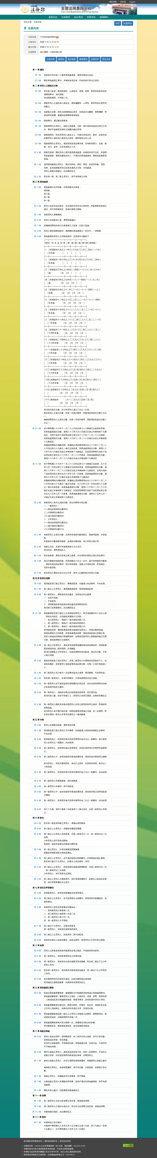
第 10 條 (37, 152)
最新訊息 (53, 17)
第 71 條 (37, 1061)
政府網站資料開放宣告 (33, 1141)
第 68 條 (37, 1023)
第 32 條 (37, 678)
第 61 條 (37, 956)
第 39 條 (37, 748)
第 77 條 (37, 1122)
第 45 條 (37, 800)
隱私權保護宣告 (50, 1141)
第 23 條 (37, 555)
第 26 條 (37, 583)
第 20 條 (37, 503)
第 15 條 (37, 215)
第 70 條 (37, 1052)
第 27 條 (37, 589)
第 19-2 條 (37, 464)
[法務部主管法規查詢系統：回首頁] (39, 9)
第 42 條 (37, 781)
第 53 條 (37, 879)
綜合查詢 (78, 17)
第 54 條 (37, 893)
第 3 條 (38, 91)
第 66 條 (37, 1005)
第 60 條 (37, 951)
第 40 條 (37, 757)
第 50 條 (37, 849)
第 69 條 (37, 1036)
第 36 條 (37, 725)
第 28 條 (37, 594)
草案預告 (91, 17)
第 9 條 (38, 143)
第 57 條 (37, 926)
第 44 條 (37, 792)
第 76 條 (37, 1106)
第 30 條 (37, 661)
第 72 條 (37, 1076)
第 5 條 (38, 112)
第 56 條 (37, 907)
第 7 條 (38, 126)
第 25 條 (37, 573)
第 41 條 (37, 772)
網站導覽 (113, 2)
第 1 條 (38, 75)
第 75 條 (37, 1101)
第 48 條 (37, 829)
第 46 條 (37, 809)
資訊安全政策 (65, 1141)
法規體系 (65, 17)
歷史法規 (106, 59)
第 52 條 (37, 867)
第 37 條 (37, 730)
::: (105, 2)
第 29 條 (37, 645)
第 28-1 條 (37, 613)
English (132, 2)
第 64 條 (37, 979)
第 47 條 (37, 823)
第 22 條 (37, 547)
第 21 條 (37, 535)
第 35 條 (37, 704)
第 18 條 (37, 231)
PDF (117, 23)
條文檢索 (72, 59)
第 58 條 (37, 935)
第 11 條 (37, 164)
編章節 (61, 59)
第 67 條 (37, 1014)
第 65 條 (37, 993)
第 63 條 (37, 970)
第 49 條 (37, 834)
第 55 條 (37, 898)
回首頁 (123, 2)
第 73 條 (37, 1081)
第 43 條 (37, 786)
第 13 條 (37, 187)
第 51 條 (37, 858)
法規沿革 (95, 59)
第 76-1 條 (37, 1112)
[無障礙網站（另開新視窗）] (128, 1145)
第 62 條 (37, 961)
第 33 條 (37, 683)
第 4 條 (38, 103)
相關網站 (104, 17)
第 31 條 (37, 673)
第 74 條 (37, 1090)
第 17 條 (37, 225)
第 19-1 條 (37, 428)
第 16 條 (37, 220)
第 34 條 (37, 692)
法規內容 (51, 59)
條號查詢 (83, 59)
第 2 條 (38, 80)
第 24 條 (37, 561)
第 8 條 (38, 135)
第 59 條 (37, 940)
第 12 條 (37, 176)
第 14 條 (37, 206)
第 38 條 (37, 739)
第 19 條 (37, 236)
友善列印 (127, 23)
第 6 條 (38, 121)
